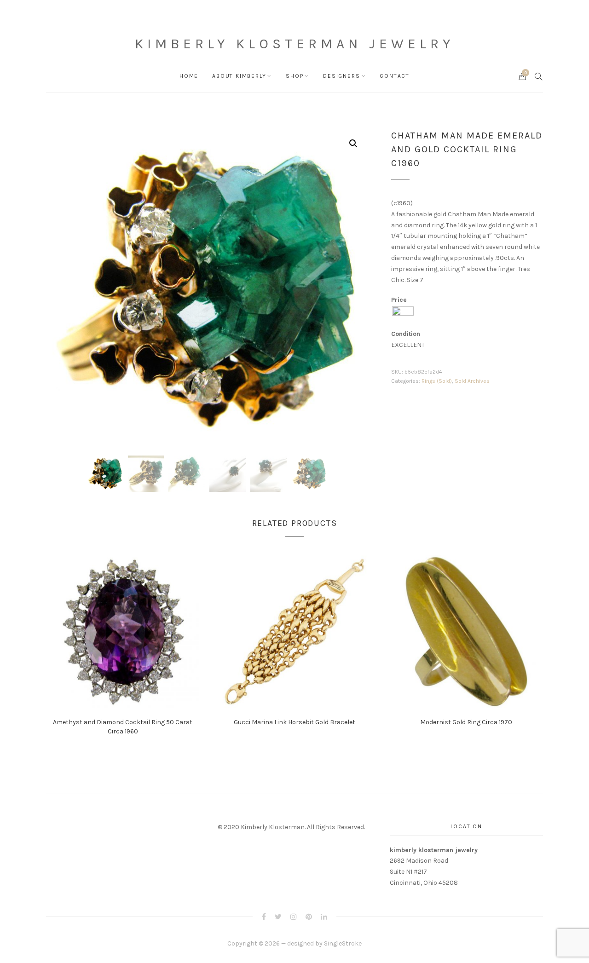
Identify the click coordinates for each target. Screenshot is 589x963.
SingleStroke (343, 943)
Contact (395, 76)
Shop (294, 76)
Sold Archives (472, 381)
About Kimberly (239, 76)
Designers (341, 76)
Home (188, 76)
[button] (353, 143)
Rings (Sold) (437, 381)
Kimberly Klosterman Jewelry (294, 43)
